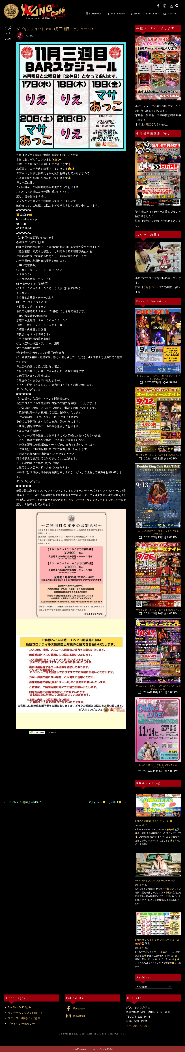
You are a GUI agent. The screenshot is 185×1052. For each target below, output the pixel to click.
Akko (29, 35)
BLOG (136, 13)
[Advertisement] (65, 772)
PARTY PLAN (117, 13)
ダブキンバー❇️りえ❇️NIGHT (25, 802)
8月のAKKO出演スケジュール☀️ (154, 820)
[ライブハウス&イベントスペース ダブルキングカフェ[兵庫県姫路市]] (35, 17)
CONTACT (172, 13)
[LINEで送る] (37, 732)
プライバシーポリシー (21, 1023)
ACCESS (152, 13)
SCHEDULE (95, 13)
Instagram (79, 1015)
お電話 (147, 124)
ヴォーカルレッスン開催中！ (25, 1012)
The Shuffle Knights (19, 1007)
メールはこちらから (138, 1025)
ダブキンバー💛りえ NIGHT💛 (104, 802)
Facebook (79, 1008)
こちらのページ (152, 287)
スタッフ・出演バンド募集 (24, 1018)
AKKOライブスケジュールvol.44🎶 (155, 880)
